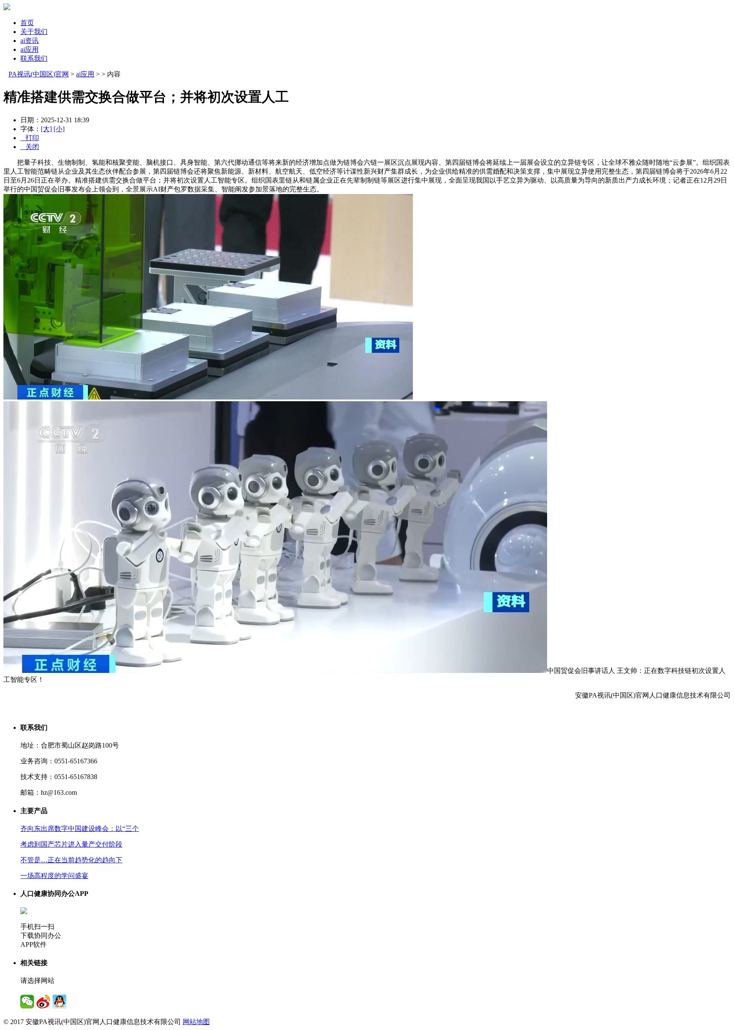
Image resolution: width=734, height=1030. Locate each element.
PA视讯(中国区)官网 (38, 74)
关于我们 (34, 31)
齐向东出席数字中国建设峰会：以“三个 (79, 828)
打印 (29, 137)
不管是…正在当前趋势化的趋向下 (71, 860)
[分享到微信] (27, 1001)
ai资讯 (29, 40)
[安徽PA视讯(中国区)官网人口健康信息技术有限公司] (6, 7)
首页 (27, 22)
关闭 (29, 146)
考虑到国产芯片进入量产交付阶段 (71, 844)
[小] (59, 128)
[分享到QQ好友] (59, 1001)
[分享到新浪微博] (43, 1001)
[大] (46, 128)
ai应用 (29, 49)
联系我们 (34, 58)
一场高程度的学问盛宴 (54, 875)
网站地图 (196, 1021)
